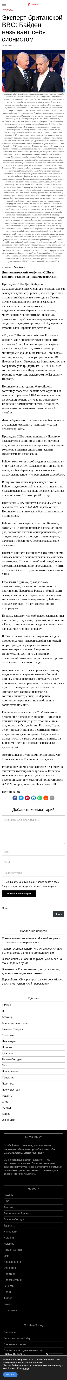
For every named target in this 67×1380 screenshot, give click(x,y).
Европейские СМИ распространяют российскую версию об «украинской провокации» (32, 981)
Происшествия (11, 1089)
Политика (7, 1083)
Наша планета (10, 1071)
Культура (7, 10)
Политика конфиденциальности (23, 1350)
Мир (4, 1065)
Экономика (8, 1119)
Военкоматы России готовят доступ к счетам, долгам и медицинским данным (31, 971)
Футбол (6, 1107)
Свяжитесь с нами (15, 1344)
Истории (7, 1047)
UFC (4, 1011)
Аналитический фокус (15, 1023)
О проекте (10, 1332)
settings (25, 1368)
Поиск (6, 908)
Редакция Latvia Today (17, 1338)
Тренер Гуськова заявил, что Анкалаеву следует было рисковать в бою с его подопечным (33, 950)
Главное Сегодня (12, 1029)
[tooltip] (15, 798)
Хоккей (6, 1113)
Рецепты (7, 1095)
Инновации (9, 1041)
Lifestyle (7, 1005)
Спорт (5, 1101)
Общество (8, 1077)
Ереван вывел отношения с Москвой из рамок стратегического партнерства (31, 940)
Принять (10, 1374)
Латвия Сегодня (12, 1059)
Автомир (7, 1017)
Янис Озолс (19, 267)
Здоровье (8, 1035)
